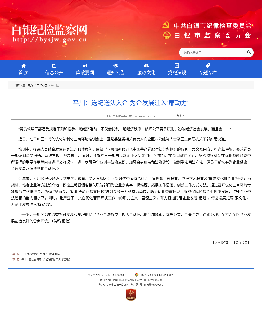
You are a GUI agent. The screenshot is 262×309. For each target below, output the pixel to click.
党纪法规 (177, 72)
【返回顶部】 (220, 242)
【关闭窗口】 (241, 242)
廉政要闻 (85, 72)
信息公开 (54, 72)
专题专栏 (208, 72)
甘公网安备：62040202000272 (157, 274)
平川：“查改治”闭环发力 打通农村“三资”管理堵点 (45, 259)
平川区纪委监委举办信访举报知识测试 (40, 253)
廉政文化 (146, 72)
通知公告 (116, 72)
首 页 (23, 72)
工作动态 (42, 85)
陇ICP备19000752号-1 (118, 274)
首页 (30, 85)
